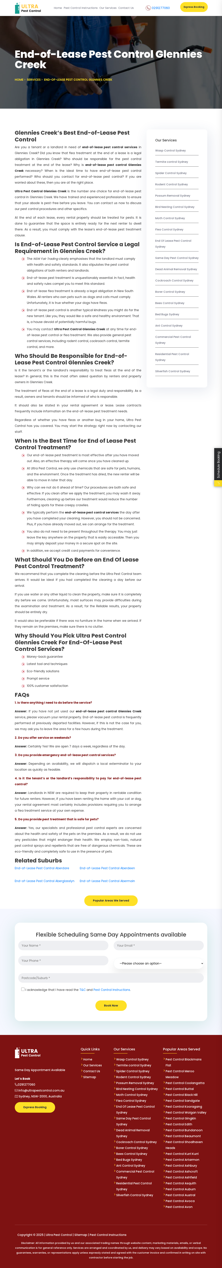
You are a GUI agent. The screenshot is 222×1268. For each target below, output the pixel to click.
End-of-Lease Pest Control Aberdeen (107, 868)
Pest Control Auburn (181, 1189)
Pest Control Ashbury (181, 1166)
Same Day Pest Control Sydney (177, 258)
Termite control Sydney (171, 162)
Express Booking (194, 7)
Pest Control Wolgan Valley (186, 1112)
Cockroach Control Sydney (174, 281)
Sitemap (89, 1077)
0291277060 (161, 8)
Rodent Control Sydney (171, 184)
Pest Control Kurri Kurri (182, 1154)
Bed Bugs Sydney (167, 314)
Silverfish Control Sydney (172, 371)
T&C (82, 990)
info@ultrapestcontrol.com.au (41, 1090)
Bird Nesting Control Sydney (174, 207)
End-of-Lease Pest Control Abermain (107, 881)
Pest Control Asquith (181, 1183)
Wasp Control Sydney (170, 151)
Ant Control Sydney (168, 326)
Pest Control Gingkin (181, 1118)
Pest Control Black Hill (182, 1095)
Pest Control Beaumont (183, 1136)
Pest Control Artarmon (182, 1160)
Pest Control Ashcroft (182, 1171)
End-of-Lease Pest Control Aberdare (42, 868)
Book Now (111, 1006)
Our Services (108, 8)
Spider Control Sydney (171, 173)
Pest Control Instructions (81, 8)
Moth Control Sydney (170, 218)
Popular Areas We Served (111, 901)
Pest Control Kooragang (184, 1107)
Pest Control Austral (180, 1195)
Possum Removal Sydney (172, 196)
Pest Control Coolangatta (185, 1083)
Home (58, 8)
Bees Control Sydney (169, 303)
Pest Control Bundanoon (184, 1130)
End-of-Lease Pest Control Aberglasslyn (44, 881)
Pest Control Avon (179, 1207)
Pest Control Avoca (180, 1201)
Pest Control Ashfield (181, 1177)
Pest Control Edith (179, 1124)
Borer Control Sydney (170, 292)
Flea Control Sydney (169, 229)
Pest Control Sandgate (183, 1101)
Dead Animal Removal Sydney (176, 269)
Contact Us (126, 8)
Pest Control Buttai (180, 1089)
